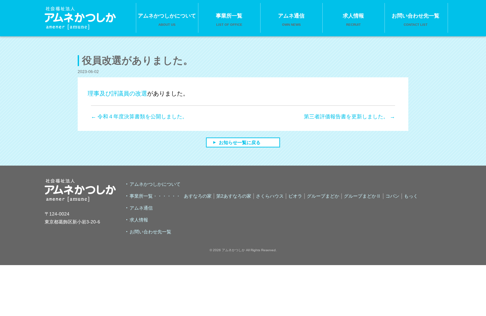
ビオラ (295, 196)
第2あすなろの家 (233, 196)
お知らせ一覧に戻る (240, 142)
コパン (392, 196)
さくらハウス (270, 196)
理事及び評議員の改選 (117, 93)
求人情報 (353, 19)
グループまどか (323, 196)
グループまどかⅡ (362, 196)
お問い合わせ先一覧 (415, 19)
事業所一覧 (229, 19)
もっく (411, 196)
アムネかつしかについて (167, 19)
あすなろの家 (198, 196)
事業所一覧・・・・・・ (155, 196)
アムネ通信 (291, 19)
